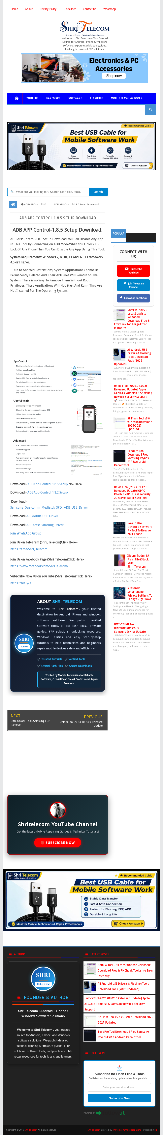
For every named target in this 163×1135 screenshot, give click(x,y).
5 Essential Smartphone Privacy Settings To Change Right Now (139, 594)
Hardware (53, 98)
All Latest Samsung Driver (45, 525)
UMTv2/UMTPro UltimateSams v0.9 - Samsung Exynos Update (130, 628)
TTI (155, 1130)
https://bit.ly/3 (20, 583)
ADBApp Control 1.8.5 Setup (48, 484)
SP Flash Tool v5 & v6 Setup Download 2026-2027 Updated (139, 424)
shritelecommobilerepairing (127, 1130)
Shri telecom (93, 1130)
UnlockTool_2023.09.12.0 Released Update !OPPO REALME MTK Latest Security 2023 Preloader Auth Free (132, 493)
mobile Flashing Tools (126, 98)
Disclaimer (70, 9)
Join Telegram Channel (135, 285)
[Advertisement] (60, 323)
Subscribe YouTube (135, 271)
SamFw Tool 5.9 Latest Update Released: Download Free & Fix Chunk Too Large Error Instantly (131, 319)
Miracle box (19, 109)
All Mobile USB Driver (42, 516)
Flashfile (96, 98)
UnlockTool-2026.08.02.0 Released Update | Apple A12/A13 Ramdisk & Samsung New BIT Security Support (133, 391)
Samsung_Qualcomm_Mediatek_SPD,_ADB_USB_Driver (49, 507)
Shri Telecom (30, 1130)
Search (98, 192)
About (29, 9)
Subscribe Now (119, 1098)
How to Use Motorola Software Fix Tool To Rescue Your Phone (139, 529)
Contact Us (89, 9)
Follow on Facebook (135, 298)
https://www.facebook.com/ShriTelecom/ (39, 566)
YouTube (32, 98)
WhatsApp (109, 9)
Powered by (89, 1113)
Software (75, 98)
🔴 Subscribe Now (57, 842)
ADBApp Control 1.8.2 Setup (47, 492)
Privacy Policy (48, 9)
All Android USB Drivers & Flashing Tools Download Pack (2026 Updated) (132, 357)
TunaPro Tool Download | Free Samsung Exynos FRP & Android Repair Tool (131, 458)
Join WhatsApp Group (25, 533)
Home (14, 9)
